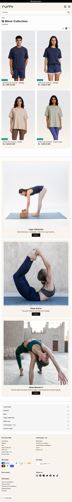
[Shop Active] (36, 274)
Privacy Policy (6, 484)
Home (3, 17)
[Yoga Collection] (36, 195)
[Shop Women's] (36, 353)
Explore (36, 235)
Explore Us (39, 449)
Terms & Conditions (7, 482)
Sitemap (4, 490)
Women (4, 443)
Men (3, 445)
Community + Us (7, 452)
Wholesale (39, 441)
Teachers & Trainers (42, 443)
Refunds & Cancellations (9, 486)
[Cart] (65, 6)
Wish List (4, 449)
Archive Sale (5, 454)
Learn (38, 447)
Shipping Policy (6, 488)
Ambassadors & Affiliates (43, 445)
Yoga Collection (6, 447)
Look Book (5, 441)
